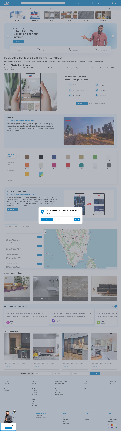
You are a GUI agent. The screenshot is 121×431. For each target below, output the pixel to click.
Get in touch (8, 428)
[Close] (14, 412)
